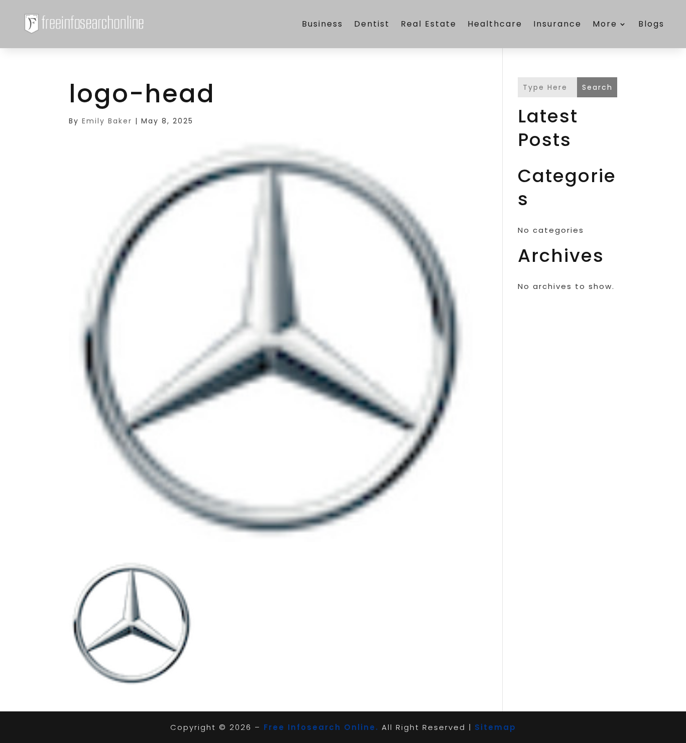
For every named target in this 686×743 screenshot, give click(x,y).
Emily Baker (107, 121)
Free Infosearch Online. (321, 727)
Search (597, 87)
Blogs (651, 24)
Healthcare (495, 24)
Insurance (557, 24)
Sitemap (495, 727)
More (605, 24)
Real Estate (428, 24)
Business (322, 24)
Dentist (372, 24)
